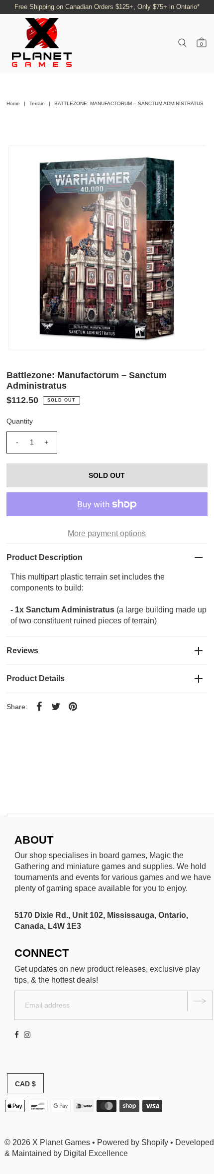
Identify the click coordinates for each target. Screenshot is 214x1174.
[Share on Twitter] (56, 706)
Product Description (44, 557)
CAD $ (25, 1084)
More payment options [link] (107, 533)
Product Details (35, 678)
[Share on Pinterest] (73, 706)
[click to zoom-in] (190, 161)
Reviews (22, 650)
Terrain (37, 103)
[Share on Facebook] (39, 706)
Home (13, 103)
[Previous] (24, 161)
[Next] (49, 161)
